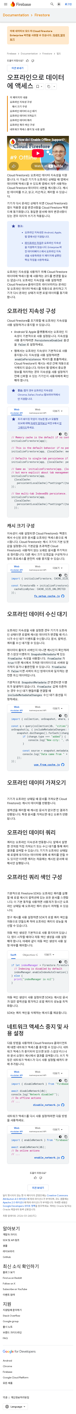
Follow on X (9, 1283)
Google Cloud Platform (15, 1377)
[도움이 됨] (27, 60)
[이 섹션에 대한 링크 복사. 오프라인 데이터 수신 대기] (10, 621)
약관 (5, 1397)
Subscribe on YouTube (15, 1289)
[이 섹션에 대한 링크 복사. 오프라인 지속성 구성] (59, 312)
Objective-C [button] (30, 954)
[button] (16, 411)
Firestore (42, 15)
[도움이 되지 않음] (32, 60)
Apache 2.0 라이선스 (13, 1202)
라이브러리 (8, 1251)
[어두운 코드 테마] (60, 434)
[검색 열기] (52, 4)
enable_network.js (47, 1157)
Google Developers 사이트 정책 (19, 1206)
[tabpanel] (38, 466)
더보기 (56, 411)
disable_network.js (46, 1105)
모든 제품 (8, 1383)
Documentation (16, 15)
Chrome (7, 1366)
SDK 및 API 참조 (11, 1240)
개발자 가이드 (10, 1234)
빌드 (59, 53)
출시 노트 (8, 1326)
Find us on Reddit (12, 1278)
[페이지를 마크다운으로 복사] (49, 87)
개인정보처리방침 (20, 1397)
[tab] (16, 411)
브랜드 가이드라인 (12, 1332)
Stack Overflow (11, 1315)
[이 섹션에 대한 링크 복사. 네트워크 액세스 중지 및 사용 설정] (27, 1034)
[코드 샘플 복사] (66, 434)
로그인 (68, 4)
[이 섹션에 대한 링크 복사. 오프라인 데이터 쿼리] (59, 833)
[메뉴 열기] (5, 4)
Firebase (11, 53)
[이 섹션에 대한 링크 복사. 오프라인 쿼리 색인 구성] (10, 884)
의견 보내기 (17, 68)
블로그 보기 (9, 1272)
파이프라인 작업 (33, 243)
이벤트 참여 (9, 1294)
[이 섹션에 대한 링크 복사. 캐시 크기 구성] (38, 526)
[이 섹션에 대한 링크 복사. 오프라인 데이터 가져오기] (10, 790)
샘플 (5, 1245)
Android (7, 1360)
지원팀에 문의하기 (12, 1310)
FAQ (5, 1338)
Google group (11, 1321)
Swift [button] (13, 954)
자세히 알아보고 (38, 423)
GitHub (7, 1257)
